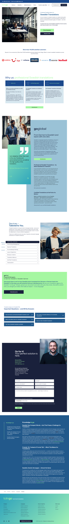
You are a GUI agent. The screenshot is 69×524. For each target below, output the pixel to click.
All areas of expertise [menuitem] (41, 514)
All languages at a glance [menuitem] (25, 515)
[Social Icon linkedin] (4, 521)
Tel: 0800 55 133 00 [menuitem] (6, 1)
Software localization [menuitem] (41, 512)
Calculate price (34, 107)
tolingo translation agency (48, 145)
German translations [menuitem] (24, 509)
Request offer (47, 33)
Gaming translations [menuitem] (41, 510)
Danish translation (40, 480)
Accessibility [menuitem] (6, 509)
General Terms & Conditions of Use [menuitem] (10, 512)
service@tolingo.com (19, 364)
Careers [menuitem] (56, 505)
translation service (40, 482)
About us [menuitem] (5, 505)
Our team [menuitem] (5, 507)
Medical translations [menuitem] (41, 507)
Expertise (13, 491)
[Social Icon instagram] (6, 521)
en (48, 4)
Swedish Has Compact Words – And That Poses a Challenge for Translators (14, 428)
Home (5, 491)
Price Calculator (47, 30)
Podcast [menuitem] (56, 509)
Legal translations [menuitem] (41, 505)
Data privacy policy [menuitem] (7, 510)
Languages (18, 491)
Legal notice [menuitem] (6, 514)
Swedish (22, 491)
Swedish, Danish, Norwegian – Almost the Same (13, 438)
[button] (22, 244)
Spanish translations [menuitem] (24, 514)
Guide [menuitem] (56, 507)
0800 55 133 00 (18, 362)
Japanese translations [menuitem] (25, 512)
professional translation (59, 441)
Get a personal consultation (40, 188)
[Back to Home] (5, 4)
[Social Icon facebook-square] (8, 521)
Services (8, 491)
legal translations (45, 459)
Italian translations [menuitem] (24, 510)
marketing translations (27, 459)
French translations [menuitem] (24, 507)
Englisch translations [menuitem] (24, 505)
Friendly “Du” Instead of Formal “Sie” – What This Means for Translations (13, 433)
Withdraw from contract (26, 521)
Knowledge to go (10, 422)
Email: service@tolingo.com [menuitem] (17, 1)
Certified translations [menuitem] (42, 509)
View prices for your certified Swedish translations (45, 205)
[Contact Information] (46, 5)
